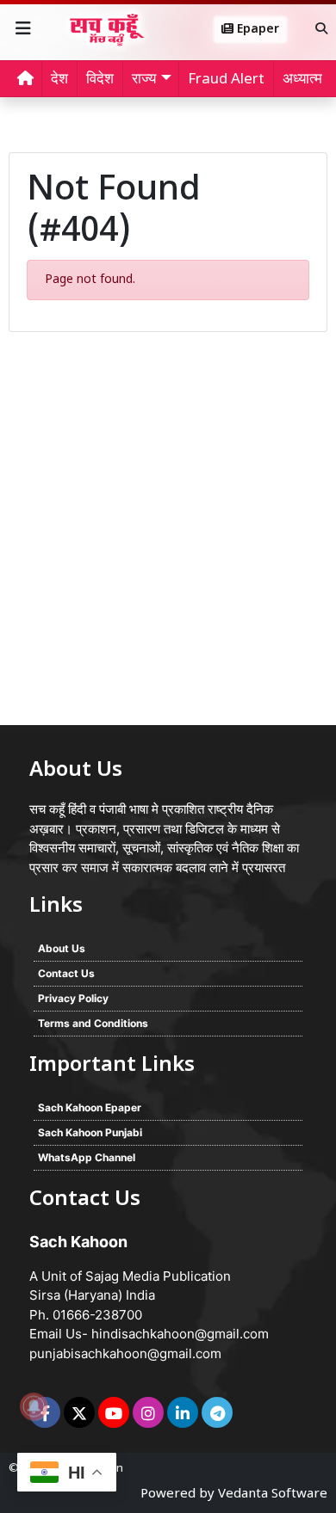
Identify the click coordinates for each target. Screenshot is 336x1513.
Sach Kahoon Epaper (89, 1107)
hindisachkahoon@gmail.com (180, 1333)
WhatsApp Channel (86, 1157)
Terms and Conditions (93, 1023)
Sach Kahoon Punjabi (90, 1132)
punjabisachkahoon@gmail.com (125, 1353)
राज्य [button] (144, 80)
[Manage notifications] (33, 1406)
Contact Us (66, 973)
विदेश (100, 80)
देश (59, 80)
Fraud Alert (226, 80)
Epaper (256, 30)
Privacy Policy (73, 998)
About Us (61, 948)
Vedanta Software (272, 1494)
